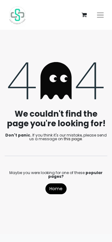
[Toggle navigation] (100, 15)
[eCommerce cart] (84, 15)
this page (73, 138)
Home (56, 189)
